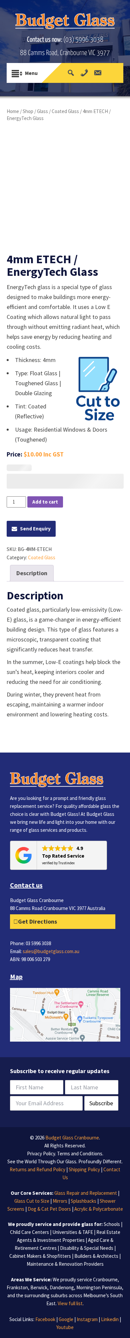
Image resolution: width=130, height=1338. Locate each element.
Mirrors (60, 1201)
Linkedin (110, 1319)
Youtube (65, 1327)
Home (13, 111)
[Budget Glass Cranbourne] (65, 23)
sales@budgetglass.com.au (51, 951)
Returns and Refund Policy (37, 1169)
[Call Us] (84, 73)
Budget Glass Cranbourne (71, 1137)
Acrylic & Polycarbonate (98, 1209)
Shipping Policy (84, 1169)
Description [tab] (31, 573)
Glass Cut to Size (31, 1201)
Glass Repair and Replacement (85, 1193)
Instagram (87, 1319)
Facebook (45, 1319)
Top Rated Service (63, 856)
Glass (42, 111)
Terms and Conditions (79, 1153)
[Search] (71, 73)
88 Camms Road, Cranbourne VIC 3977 (65, 53)
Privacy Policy (41, 1153)
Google (66, 1319)
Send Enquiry (35, 528)
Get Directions (37, 921)
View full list (70, 1303)
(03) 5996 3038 (83, 39)
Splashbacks (83, 1201)
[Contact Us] (97, 73)
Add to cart (45, 502)
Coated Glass (65, 111)
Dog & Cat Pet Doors (49, 1209)
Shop (28, 111)
